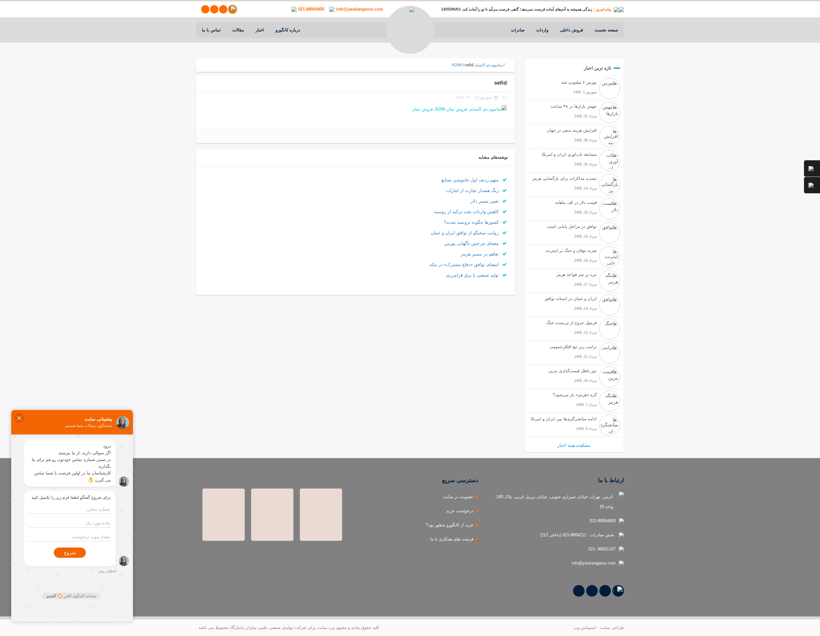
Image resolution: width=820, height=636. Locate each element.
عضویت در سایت (458, 496)
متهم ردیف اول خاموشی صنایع (470, 179)
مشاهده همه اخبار (574, 445)
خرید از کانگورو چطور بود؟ (449, 525)
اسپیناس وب (585, 627)
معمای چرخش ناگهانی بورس (472, 243)
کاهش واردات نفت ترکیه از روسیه (467, 211)
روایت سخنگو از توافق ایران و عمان (465, 232)
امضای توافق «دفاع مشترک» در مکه (465, 264)
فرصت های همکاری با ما (451, 539)
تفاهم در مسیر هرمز (480, 253)
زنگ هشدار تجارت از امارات (473, 190)
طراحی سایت (612, 627)
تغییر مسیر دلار (485, 201)
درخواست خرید (459, 510)
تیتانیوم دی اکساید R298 (477, 65)
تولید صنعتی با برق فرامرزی (473, 275)
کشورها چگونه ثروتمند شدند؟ (472, 222)
